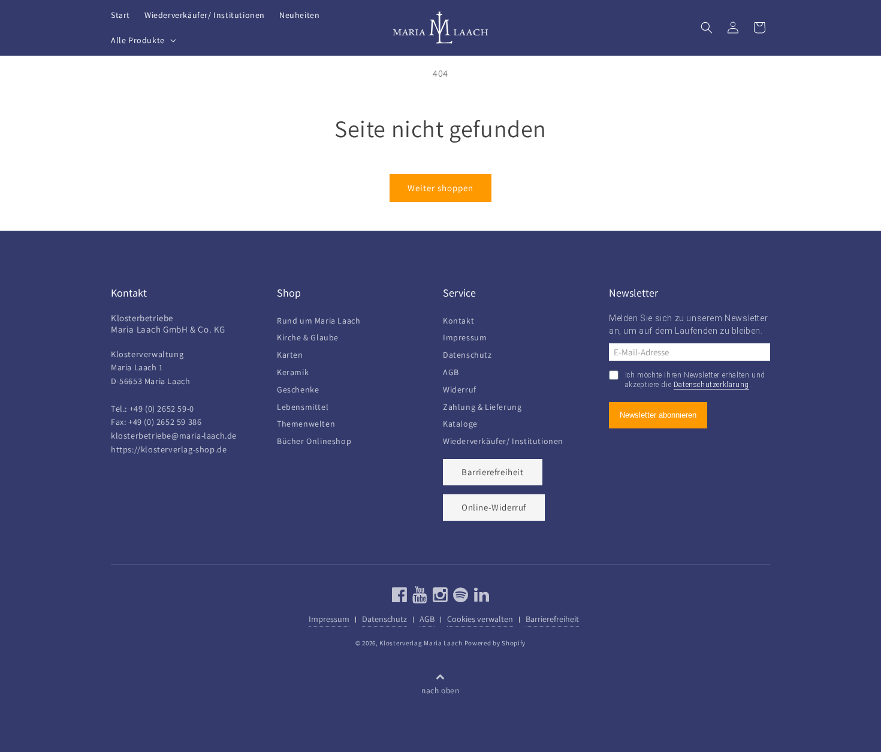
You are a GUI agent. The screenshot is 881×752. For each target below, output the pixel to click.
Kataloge (460, 422)
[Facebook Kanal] (400, 597)
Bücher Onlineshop (314, 439)
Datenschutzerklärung (711, 384)
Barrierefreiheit (492, 472)
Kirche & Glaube (308, 335)
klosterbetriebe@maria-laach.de (174, 435)
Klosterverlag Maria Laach (421, 643)
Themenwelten (306, 422)
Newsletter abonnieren (658, 414)
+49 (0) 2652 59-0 (161, 408)
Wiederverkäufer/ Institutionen (503, 439)
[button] (142, 40)
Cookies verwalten (480, 618)
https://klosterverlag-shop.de (169, 449)
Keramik (293, 370)
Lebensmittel (302, 405)
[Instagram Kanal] (439, 597)
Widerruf (459, 387)
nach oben (440, 690)
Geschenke (298, 387)
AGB (451, 370)
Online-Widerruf (493, 507)
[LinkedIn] (480, 597)
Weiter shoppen (440, 188)
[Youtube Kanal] (418, 597)
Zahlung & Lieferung (482, 405)
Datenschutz (467, 353)
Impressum (465, 335)
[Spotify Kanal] (459, 597)
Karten (290, 353)
